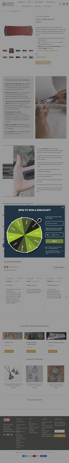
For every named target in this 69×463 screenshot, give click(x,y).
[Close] (63, 207)
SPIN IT (54, 241)
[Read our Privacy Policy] (62, 251)
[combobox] (49, 235)
